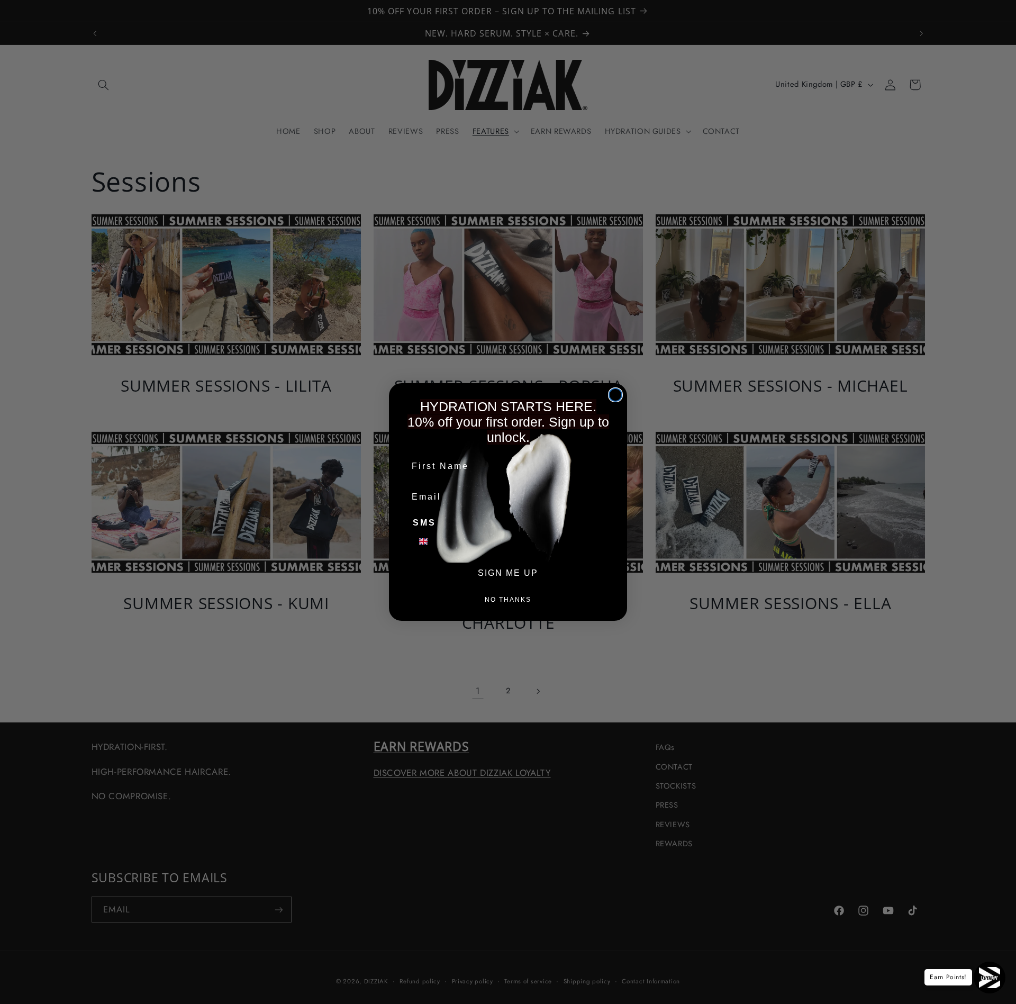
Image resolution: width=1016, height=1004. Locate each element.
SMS (424, 522)
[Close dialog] (615, 394)
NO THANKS (508, 599)
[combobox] (429, 541)
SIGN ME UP (508, 572)
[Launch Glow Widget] (989, 977)
